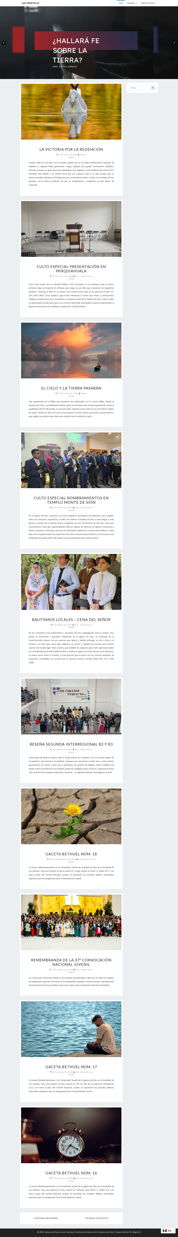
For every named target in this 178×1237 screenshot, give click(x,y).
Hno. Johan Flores (84, 276)
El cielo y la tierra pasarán (71, 388)
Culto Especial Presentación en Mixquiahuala (71, 268)
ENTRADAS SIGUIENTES (96, 1218)
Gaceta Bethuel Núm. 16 (71, 1173)
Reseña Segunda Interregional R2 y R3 (71, 744)
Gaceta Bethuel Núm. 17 (71, 1067)
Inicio (121, 3)
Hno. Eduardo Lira (87, 859)
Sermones (131, 3)
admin (83, 155)
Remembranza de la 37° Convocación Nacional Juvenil (71, 962)
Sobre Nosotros (147, 3)
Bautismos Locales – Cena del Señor (71, 619)
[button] (89, 42)
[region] (89, 42)
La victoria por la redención (71, 149)
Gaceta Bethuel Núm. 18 (71, 854)
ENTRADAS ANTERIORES (46, 1218)
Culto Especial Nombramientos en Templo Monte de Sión (71, 500)
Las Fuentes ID (30, 2)
